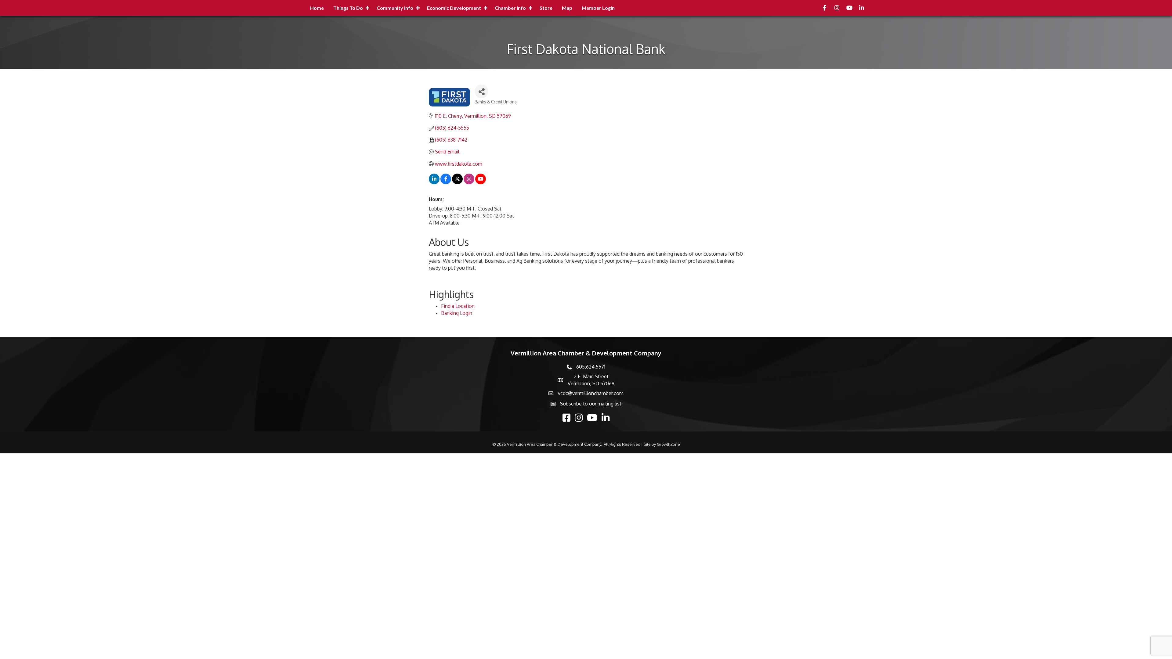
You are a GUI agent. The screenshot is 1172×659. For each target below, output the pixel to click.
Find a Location (458, 306)
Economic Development (454, 8)
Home (317, 8)
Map (567, 8)
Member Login (598, 8)
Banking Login (456, 313)
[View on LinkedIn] (434, 182)
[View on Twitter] (457, 182)
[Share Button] (481, 91)
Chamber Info (510, 8)
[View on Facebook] (445, 182)
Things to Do (348, 8)
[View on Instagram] (469, 182)
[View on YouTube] (480, 182)
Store (546, 8)
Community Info (395, 8)
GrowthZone (668, 444)
